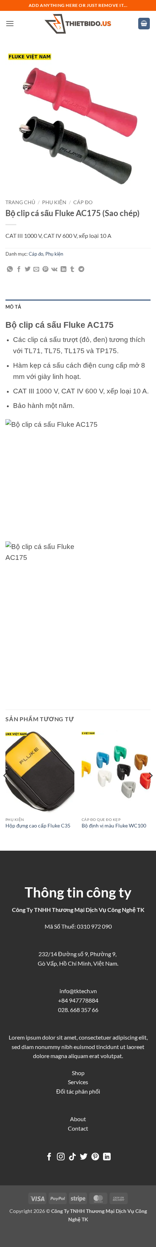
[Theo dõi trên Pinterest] (95, 1157)
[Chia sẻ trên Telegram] (81, 269)
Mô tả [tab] (13, 307)
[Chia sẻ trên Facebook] (19, 269)
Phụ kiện (54, 202)
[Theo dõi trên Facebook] (49, 1157)
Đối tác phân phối (78, 1091)
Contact (78, 1128)
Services (78, 1081)
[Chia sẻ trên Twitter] (27, 269)
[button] (9, 23)
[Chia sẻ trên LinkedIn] (63, 269)
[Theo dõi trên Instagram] (61, 1157)
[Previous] (5, 790)
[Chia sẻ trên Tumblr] (72, 269)
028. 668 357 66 (78, 1009)
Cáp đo (83, 202)
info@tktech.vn (78, 990)
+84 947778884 (78, 1000)
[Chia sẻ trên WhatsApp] (10, 269)
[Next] (150, 790)
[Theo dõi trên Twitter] (83, 1157)
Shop (78, 1072)
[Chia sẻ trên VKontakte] (54, 269)
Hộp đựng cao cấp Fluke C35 (37, 826)
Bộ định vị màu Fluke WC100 (114, 826)
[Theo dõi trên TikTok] (72, 1157)
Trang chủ (20, 202)
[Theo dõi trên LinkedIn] (107, 1157)
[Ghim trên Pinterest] (45, 269)
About (78, 1118)
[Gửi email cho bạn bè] (36, 269)
